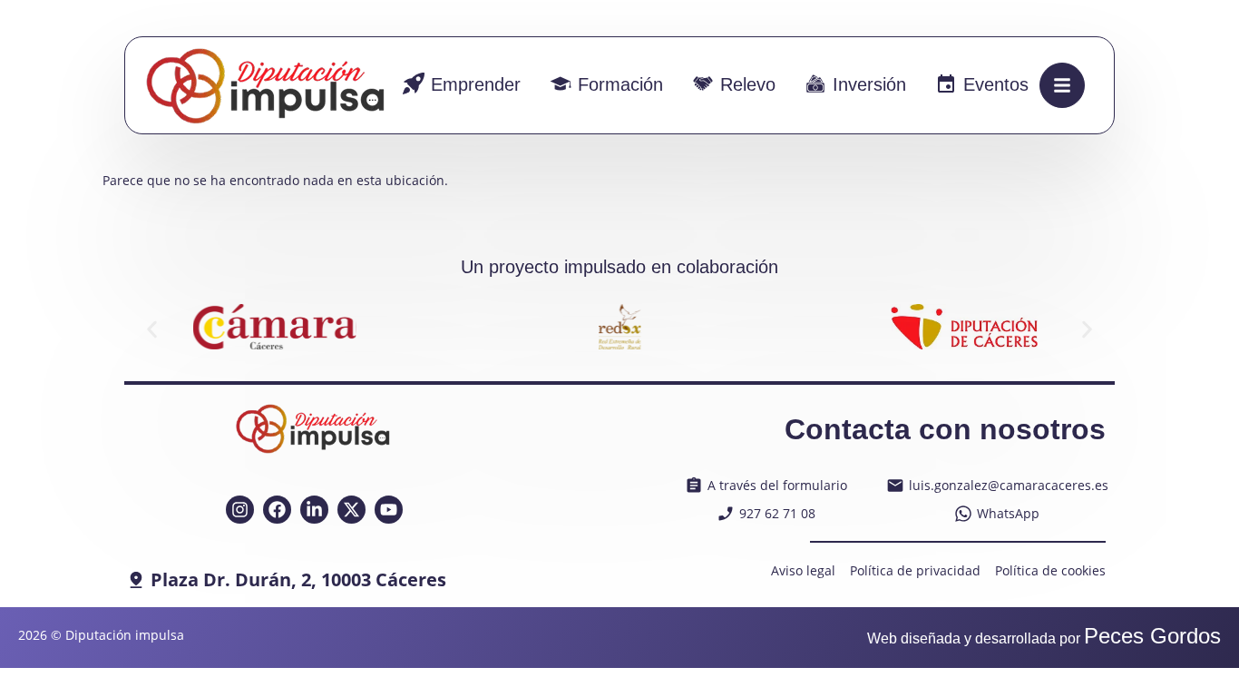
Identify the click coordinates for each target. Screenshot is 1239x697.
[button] (152, 329)
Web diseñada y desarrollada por (1044, 638)
